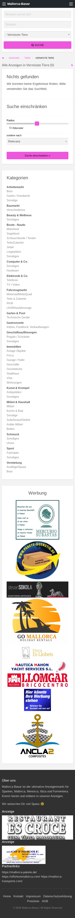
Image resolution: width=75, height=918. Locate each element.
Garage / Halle (16, 359)
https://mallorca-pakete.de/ (19, 872)
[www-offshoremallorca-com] (24, 854)
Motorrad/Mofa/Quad (19, 294)
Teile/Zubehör (15, 242)
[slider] (37, 123)
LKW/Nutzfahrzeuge (19, 307)
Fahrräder (13, 452)
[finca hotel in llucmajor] (37, 652)
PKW (10, 303)
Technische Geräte (18, 317)
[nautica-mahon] (38, 666)
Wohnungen (14, 382)
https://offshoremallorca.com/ (21, 876)
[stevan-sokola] (38, 589)
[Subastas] (37, 519)
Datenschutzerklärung (57, 896)
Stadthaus (13, 373)
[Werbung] (37, 699)
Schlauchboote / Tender (21, 238)
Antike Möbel (15, 424)
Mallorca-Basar (18, 4)
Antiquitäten (14, 392)
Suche (39, 45)
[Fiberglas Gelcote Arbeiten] (37, 735)
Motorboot (13, 229)
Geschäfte (13, 364)
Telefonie (12, 280)
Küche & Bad (15, 410)
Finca (10, 355)
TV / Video (13, 284)
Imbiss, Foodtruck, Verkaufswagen (28, 327)
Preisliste (33, 901)
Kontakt (18, 896)
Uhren (10, 443)
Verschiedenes (16, 209)
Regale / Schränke (18, 336)
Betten (11, 428)
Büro (10, 191)
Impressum (33, 896)
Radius (11, 120)
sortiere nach (14, 135)
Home (7, 896)
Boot (9, 471)
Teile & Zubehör (16, 298)
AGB (45, 901)
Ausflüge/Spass (16, 466)
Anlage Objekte (16, 350)
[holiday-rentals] (38, 621)
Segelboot (13, 233)
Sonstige (12, 200)
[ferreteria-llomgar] (38, 680)
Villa (9, 378)
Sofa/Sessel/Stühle (18, 419)
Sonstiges (13, 219)
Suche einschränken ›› (37, 155)
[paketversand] (37, 560)
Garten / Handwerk (18, 195)
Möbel (10, 406)
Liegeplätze (14, 251)
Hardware (13, 270)
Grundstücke (14, 369)
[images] (37, 827)
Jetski (10, 247)
